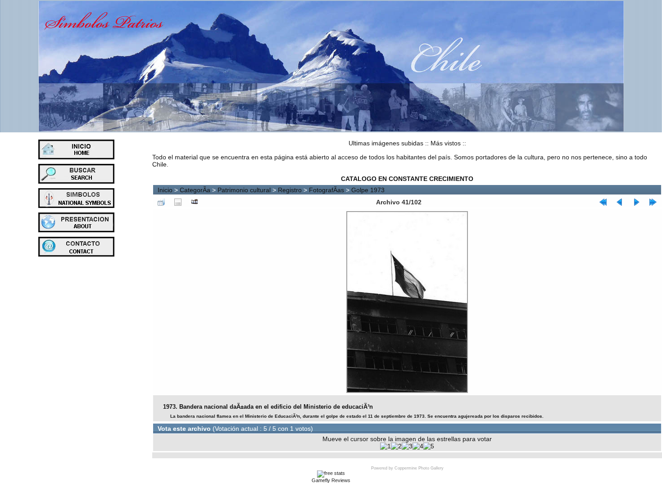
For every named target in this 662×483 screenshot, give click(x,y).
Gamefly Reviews (331, 480)
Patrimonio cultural (244, 190)
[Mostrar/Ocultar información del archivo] (178, 202)
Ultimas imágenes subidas (386, 143)
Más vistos (446, 143)
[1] (385, 446)
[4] (418, 446)
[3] (407, 446)
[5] (428, 446)
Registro (290, 190)
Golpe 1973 (368, 190)
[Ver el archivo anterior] (620, 202)
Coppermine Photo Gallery (419, 468)
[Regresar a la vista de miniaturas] (161, 202)
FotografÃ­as (326, 190)
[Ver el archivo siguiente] (636, 202)
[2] (396, 446)
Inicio (165, 190)
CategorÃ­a (195, 190)
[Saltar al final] (653, 202)
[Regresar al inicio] (603, 202)
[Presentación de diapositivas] (194, 202)
